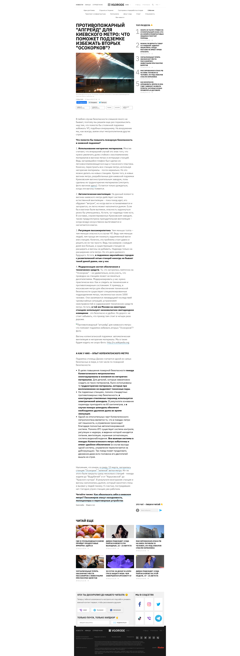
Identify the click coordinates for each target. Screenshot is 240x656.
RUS (157, 4)
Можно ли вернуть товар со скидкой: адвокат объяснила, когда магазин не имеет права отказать (151, 48)
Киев (127, 630)
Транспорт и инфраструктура (95, 14)
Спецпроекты (150, 14)
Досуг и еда (128, 14)
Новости (79, 4)
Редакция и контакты (100, 636)
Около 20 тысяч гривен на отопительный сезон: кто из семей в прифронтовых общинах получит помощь (152, 34)
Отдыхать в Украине (106, 10)
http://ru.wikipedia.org (118, 342)
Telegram (100, 610)
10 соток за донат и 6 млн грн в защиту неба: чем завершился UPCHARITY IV (118, 573)
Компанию (147, 4)
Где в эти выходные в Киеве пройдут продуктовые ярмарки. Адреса (90, 543)
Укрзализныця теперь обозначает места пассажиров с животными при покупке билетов (151, 61)
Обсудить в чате (90, 505)
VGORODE (118, 630)
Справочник (98, 4)
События (151, 10)
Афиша (88, 4)
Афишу (138, 4)
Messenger (117, 610)
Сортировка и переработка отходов (130, 10)
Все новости (120, 17)
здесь (93, 185)
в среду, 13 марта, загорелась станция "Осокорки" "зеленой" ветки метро (103, 469)
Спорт (138, 14)
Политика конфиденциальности (84, 638)
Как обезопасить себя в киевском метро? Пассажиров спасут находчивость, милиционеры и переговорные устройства (103, 497)
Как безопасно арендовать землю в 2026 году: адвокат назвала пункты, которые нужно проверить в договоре (151, 86)
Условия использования (82, 636)
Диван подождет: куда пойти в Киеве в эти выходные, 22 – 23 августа (119, 543)
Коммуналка (114, 14)
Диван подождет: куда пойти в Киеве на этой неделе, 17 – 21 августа (147, 573)
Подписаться (121, 622)
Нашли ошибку (80, 505)
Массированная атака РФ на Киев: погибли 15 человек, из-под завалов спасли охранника (151, 74)
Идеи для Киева (89, 10)
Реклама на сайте (116, 636)
